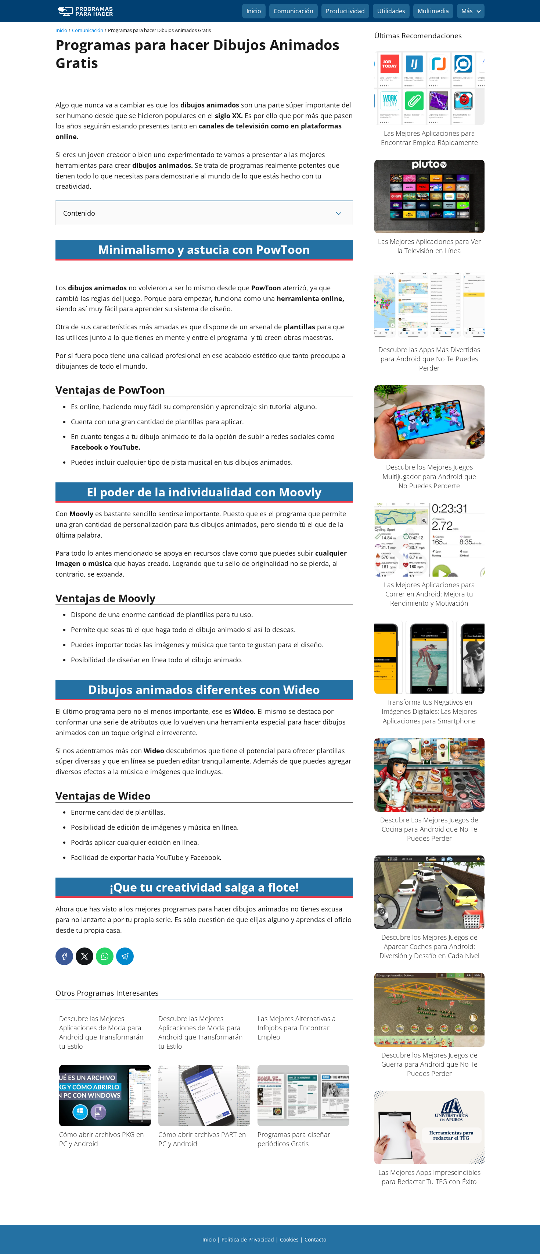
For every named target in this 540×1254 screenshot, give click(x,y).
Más (467, 11)
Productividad (345, 11)
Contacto (315, 1239)
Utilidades (391, 11)
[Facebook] (64, 956)
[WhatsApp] (105, 956)
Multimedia (433, 11)
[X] (84, 956)
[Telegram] (125, 956)
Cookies (289, 1239)
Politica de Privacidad (248, 1239)
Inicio (253, 11)
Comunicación (293, 11)
